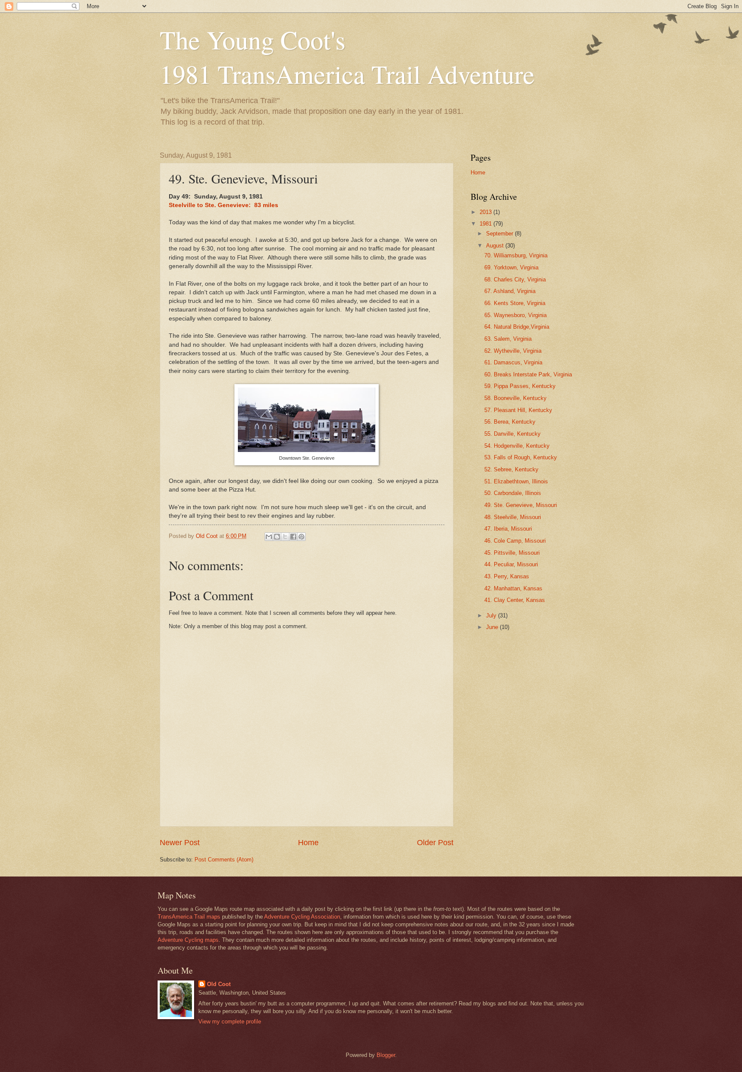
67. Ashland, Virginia (509, 291)
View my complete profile (229, 1021)
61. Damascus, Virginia (513, 362)
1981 (486, 223)
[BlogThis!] (277, 536)
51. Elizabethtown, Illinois (516, 481)
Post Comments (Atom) (224, 859)
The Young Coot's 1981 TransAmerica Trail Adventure (347, 56)
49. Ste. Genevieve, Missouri (520, 505)
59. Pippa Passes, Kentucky (520, 386)
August (495, 245)
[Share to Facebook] (293, 536)
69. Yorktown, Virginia (511, 267)
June (493, 627)
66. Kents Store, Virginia (514, 303)
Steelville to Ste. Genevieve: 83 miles (223, 205)
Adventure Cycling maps (188, 940)
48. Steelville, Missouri (512, 517)
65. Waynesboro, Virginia (515, 315)
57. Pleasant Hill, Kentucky (518, 410)
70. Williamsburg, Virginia (515, 255)
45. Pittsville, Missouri (512, 553)
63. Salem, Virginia (508, 339)
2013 (486, 212)
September (500, 233)
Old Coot (219, 984)
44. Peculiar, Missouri (511, 564)
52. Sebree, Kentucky (511, 469)
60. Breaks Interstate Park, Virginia (528, 374)
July (492, 615)
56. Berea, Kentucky (509, 421)
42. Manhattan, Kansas (513, 588)
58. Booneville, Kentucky (515, 398)
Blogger (386, 1055)
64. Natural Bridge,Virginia (516, 327)
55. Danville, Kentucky (512, 434)
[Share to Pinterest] (301, 536)
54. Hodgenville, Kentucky (517, 446)
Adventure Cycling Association (302, 916)
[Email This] (269, 536)
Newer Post (180, 842)
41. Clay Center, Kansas (514, 600)
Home (308, 842)
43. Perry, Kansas (506, 576)
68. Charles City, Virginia (515, 279)
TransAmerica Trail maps (189, 916)
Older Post (435, 842)
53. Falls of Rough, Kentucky (520, 457)
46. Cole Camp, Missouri (515, 541)
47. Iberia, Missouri (508, 528)
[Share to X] (285, 536)
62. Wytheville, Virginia (512, 351)
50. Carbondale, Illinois (512, 493)
